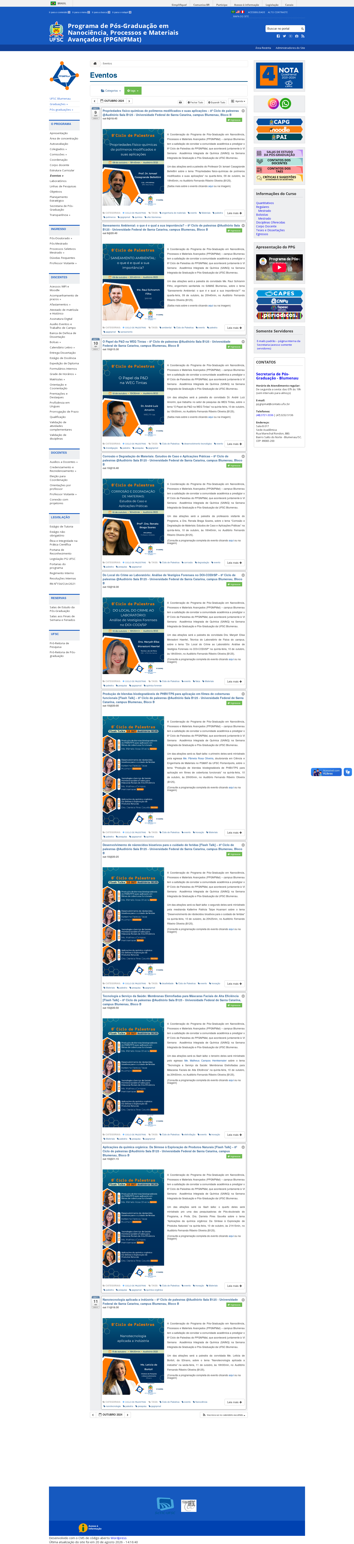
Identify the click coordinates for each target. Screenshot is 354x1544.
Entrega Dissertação (63, 353)
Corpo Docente (266, 226)
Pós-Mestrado (59, 243)
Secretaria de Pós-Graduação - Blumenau (277, 375)
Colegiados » (58, 149)
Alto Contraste (278, 12)
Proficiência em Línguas (60, 404)
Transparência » (60, 215)
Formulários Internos (63, 368)
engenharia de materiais (174, 212)
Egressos (262, 234)
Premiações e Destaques (59, 395)
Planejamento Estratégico (59, 198)
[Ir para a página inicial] (94, 64)
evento (193, 212)
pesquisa (139, 447)
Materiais (206, 212)
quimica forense (154, 685)
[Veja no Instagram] (296, 36)
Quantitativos (265, 203)
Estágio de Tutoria (61, 526)
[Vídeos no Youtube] (290, 36)
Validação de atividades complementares (61, 425)
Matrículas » (57, 379)
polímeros (111, 217)
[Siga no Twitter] (284, 36)
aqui (210, 186)
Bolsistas (262, 215)
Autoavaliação (59, 144)
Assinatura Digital (61, 319)
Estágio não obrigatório (57, 533)
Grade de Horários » (63, 374)
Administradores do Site (290, 48)
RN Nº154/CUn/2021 (63, 584)
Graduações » (59, 104)
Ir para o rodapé (121, 12)
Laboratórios (58, 181)
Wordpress (119, 1538)
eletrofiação (189, 1134)
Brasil (62, 3)
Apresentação (59, 133)
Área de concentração (64, 138)
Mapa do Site (241, 16)
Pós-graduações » (61, 109)
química (138, 217)
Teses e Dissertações (270, 230)
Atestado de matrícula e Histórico (64, 311)
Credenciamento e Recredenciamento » (63, 469)
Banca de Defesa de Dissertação (63, 335)
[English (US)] (238, 12)
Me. (198, 758)
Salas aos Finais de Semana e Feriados (62, 618)
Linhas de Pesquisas (63, 186)
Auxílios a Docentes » (64, 462)
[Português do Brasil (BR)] (233, 12)
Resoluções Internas (63, 578)
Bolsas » (55, 342)
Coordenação (59, 160)
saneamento (126, 331)
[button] (223, 1415)
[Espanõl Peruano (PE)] (242, 12)
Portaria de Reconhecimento (60, 551)
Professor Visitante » (63, 263)
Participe (221, 5)
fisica (197, 681)
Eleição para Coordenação (59, 478)
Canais (289, 5)
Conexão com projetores (59, 501)
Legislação (272, 5)
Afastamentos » (60, 304)
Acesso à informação (246, 5)
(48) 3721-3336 (264, 415)
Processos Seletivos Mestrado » (63, 250)
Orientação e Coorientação (58, 386)
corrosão (188, 562)
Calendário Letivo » (62, 347)
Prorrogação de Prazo (64, 411)
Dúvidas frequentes (62, 258)
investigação (112, 447)
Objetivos (56, 191)
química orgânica (154, 1289)
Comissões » (58, 154)
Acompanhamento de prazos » (64, 297)
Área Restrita (263, 48)
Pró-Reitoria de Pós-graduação (63, 654)
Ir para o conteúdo (59, 12)
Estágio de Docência (63, 358)
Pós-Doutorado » (61, 238)
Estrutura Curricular (62, 170)
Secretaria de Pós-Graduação (61, 207)
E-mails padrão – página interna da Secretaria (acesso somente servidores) (278, 344)
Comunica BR (201, 5)
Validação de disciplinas (58, 436)
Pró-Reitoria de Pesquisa (59, 645)
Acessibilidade (256, 12)
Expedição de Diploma (64, 363)
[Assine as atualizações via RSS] (303, 36)
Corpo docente (59, 165)
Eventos (107, 63)
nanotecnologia (113, 1406)
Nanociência (201, 1401)
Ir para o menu (80, 12)
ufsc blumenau (154, 217)
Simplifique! (179, 5)
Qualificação (58, 417)
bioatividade (168, 983)
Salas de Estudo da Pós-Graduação (62, 609)
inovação (199, 832)
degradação (203, 562)
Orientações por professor (60, 487)
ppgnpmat (125, 217)
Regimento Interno (62, 573)
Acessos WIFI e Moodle (59, 288)
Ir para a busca (101, 12)
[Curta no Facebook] (278, 36)
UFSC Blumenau (60, 98)
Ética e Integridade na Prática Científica (63, 542)
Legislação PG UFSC (63, 559)
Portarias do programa (58, 566)
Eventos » (56, 175)
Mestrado (264, 211)
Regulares (262, 207)
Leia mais (233, 213)
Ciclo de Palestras (135, 212)
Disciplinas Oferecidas (270, 222)
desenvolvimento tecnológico (198, 443)
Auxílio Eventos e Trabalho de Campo (63, 326)
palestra (219, 212)
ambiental (166, 327)
